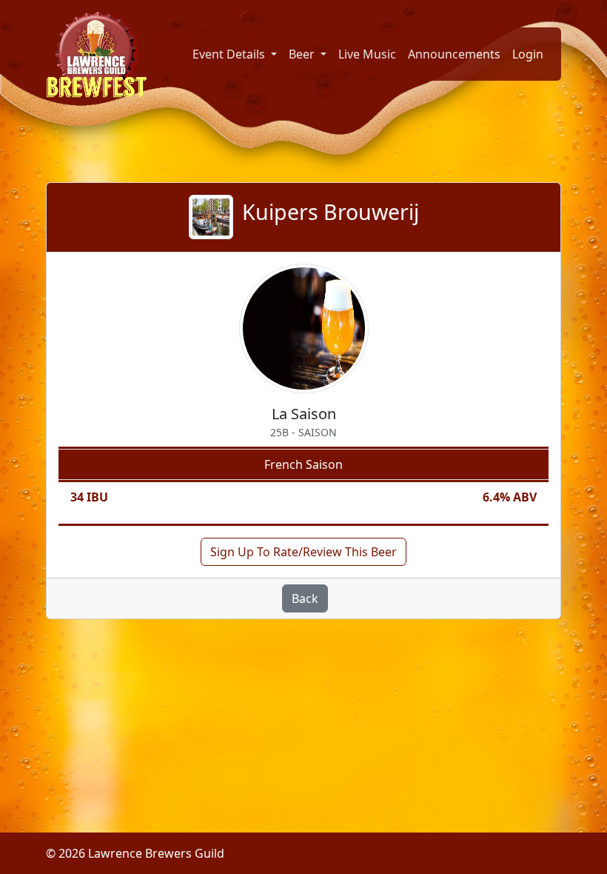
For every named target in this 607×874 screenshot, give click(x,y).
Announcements (454, 54)
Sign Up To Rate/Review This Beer (303, 552)
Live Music (367, 54)
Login (527, 54)
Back (305, 598)
